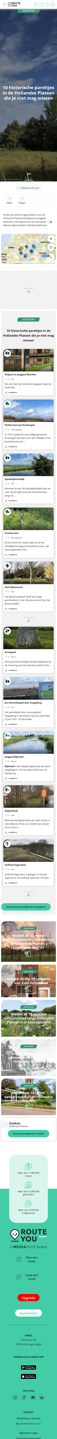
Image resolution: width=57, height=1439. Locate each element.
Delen (10, 202)
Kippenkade (11, 810)
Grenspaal (10, 652)
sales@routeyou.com (29, 1423)
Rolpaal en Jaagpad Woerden (20, 374)
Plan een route (32, 1259)
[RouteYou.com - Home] (14, 4)
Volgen (22, 202)
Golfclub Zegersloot (15, 864)
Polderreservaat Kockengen (20, 425)
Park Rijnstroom (14, 587)
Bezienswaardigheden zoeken (28, 1133)
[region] (28, 249)
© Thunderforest (28, 263)
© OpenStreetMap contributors (44, 263)
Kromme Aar (12, 533)
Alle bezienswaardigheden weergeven (26, 906)
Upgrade (28, 1297)
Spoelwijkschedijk (14, 479)
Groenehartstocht (12, 179)
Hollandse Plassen (29, 187)
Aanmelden (28, 1313)
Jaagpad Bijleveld (14, 756)
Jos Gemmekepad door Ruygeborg (23, 702)
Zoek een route (32, 1277)
